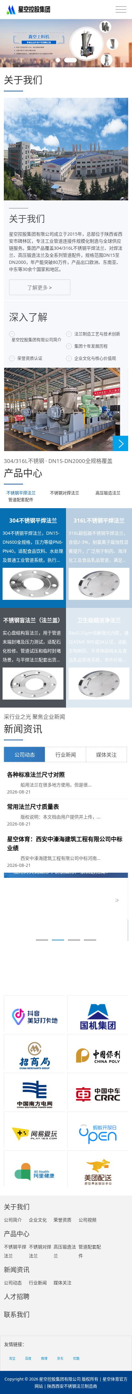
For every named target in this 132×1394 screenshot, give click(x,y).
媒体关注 (106, 754)
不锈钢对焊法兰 (64, 493)
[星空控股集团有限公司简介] (66, 43)
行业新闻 (65, 754)
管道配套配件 (20, 499)
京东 (60, 1358)
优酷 (76, 1358)
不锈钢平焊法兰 (21, 493)
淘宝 (12, 1358)
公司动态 (24, 754)
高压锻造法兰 (107, 493)
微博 (44, 1358)
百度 (28, 1358)
